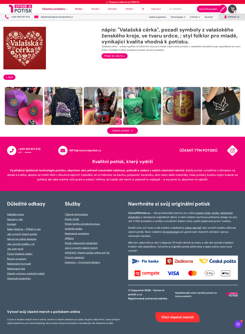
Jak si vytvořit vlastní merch (81, 248)
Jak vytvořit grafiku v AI (20, 244)
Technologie (177, 17)
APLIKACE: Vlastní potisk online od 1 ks (87, 252)
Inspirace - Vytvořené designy (82, 262)
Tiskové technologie (76, 214)
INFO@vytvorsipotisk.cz (85, 150)
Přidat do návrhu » (114, 56)
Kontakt (209, 17)
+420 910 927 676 (29, 149)
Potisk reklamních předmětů (81, 243)
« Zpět (9, 77)
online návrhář (193, 227)
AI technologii (171, 232)
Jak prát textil (15, 249)
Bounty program (16, 259)
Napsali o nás (15, 219)
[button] (54, 9)
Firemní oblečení (74, 257)
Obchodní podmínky (19, 278)
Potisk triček (72, 219)
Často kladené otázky (19, 254)
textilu (215, 213)
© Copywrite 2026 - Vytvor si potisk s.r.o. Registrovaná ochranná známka (148, 294)
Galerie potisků (121, 130)
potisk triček (203, 213)
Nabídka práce (15, 214)
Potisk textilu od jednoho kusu (82, 224)
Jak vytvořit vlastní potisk (22, 234)
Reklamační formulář (19, 263)
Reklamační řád (16, 268)
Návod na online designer (22, 239)
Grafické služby (74, 228)
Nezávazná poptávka (77, 233)
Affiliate (69, 238)
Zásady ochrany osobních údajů (26, 273)
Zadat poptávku (157, 17)
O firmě (194, 17)
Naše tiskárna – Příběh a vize (24, 229)
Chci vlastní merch (177, 317)
